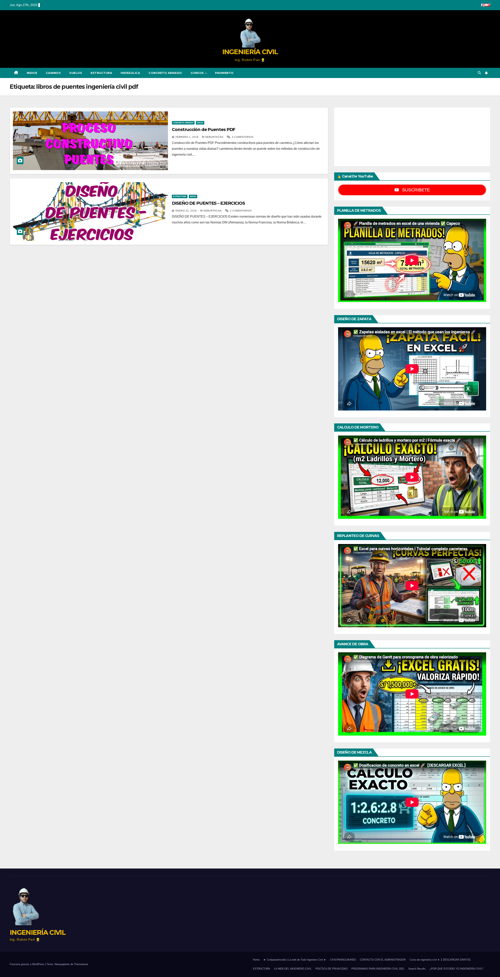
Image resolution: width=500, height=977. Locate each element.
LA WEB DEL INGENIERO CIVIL (293, 968)
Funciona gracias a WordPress (27, 964)
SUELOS (75, 73)
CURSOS (198, 73)
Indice (32, 73)
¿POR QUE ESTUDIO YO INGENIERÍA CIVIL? (456, 968)
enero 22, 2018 (186, 210)
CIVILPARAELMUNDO (343, 959)
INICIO (200, 123)
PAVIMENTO (224, 73)
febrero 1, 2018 (187, 137)
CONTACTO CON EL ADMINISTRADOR (383, 959)
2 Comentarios (241, 210)
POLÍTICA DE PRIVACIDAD (331, 968)
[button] (479, 72)
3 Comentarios (243, 137)
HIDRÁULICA (130, 73)
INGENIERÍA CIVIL (250, 52)
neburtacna (214, 137)
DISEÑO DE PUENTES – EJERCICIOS (208, 203)
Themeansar (81, 964)
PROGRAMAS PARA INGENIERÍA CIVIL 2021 (377, 968)
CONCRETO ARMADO (165, 73)
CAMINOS (53, 73)
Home (256, 959)
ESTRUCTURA (101, 73)
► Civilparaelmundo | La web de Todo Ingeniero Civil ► (294, 959)
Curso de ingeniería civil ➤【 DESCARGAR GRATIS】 (441, 959)
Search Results (417, 968)
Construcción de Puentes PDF (203, 129)
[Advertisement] (412, 136)
